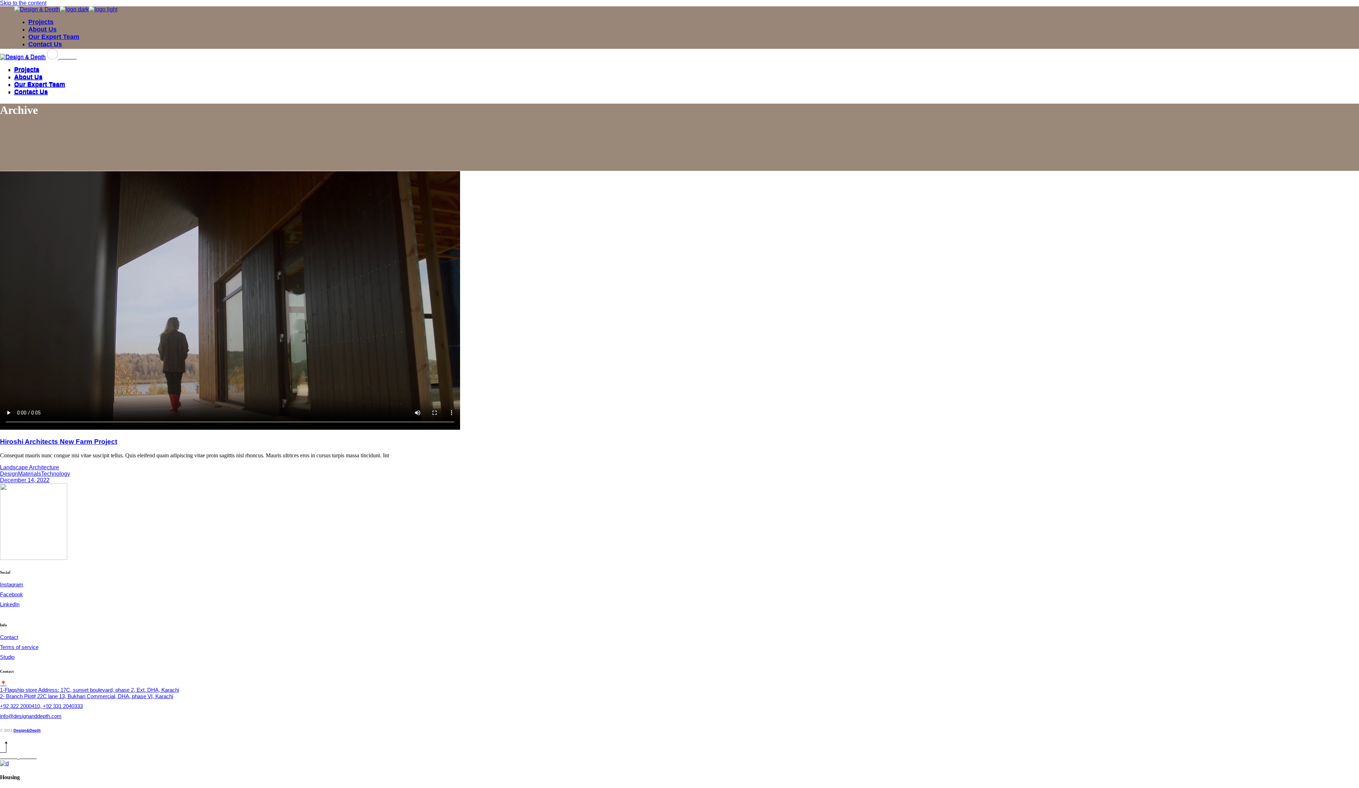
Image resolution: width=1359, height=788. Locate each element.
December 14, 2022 (25, 480)
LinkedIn (9, 604)
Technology (55, 474)
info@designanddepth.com (31, 716)
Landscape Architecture (29, 467)
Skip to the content (23, 3)
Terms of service (19, 647)
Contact (9, 637)
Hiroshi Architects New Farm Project (58, 441)
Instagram (11, 584)
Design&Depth (27, 730)
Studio (7, 657)
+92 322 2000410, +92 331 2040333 (41, 706)
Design (9, 474)
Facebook (11, 594)
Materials (29, 474)
